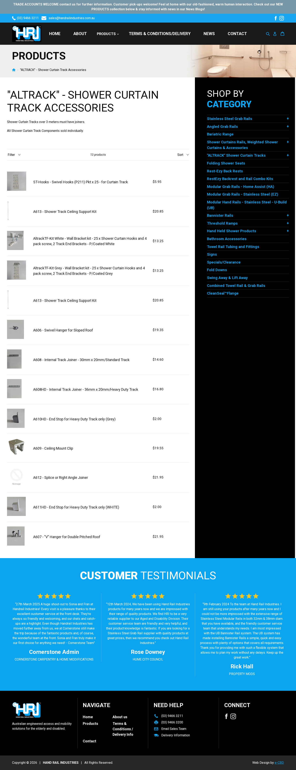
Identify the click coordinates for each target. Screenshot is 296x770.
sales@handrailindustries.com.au (72, 18)
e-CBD (279, 763)
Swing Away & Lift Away (227, 278)
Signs (212, 254)
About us (120, 717)
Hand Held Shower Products (231, 231)
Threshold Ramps (222, 223)
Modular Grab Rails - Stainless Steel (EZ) (242, 194)
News (209, 33)
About (80, 33)
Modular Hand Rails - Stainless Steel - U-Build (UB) (247, 205)
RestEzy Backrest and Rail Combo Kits (240, 179)
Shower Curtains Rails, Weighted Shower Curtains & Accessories (242, 145)
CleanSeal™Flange (223, 293)
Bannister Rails (220, 215)
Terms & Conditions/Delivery (160, 33)
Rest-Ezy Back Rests (225, 171)
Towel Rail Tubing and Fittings (233, 247)
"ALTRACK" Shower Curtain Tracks (236, 155)
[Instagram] (281, 18)
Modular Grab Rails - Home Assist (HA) (240, 186)
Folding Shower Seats (226, 163)
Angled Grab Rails (222, 126)
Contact (237, 33)
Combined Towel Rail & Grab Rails (236, 285)
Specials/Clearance (224, 262)
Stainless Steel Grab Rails (229, 119)
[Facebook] (275, 18)
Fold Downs (217, 270)
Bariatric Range (220, 134)
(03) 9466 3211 (28, 18)
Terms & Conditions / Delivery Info (123, 729)
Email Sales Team (173, 729)
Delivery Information (175, 735)
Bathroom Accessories (226, 239)
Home (54, 33)
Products (107, 34)
